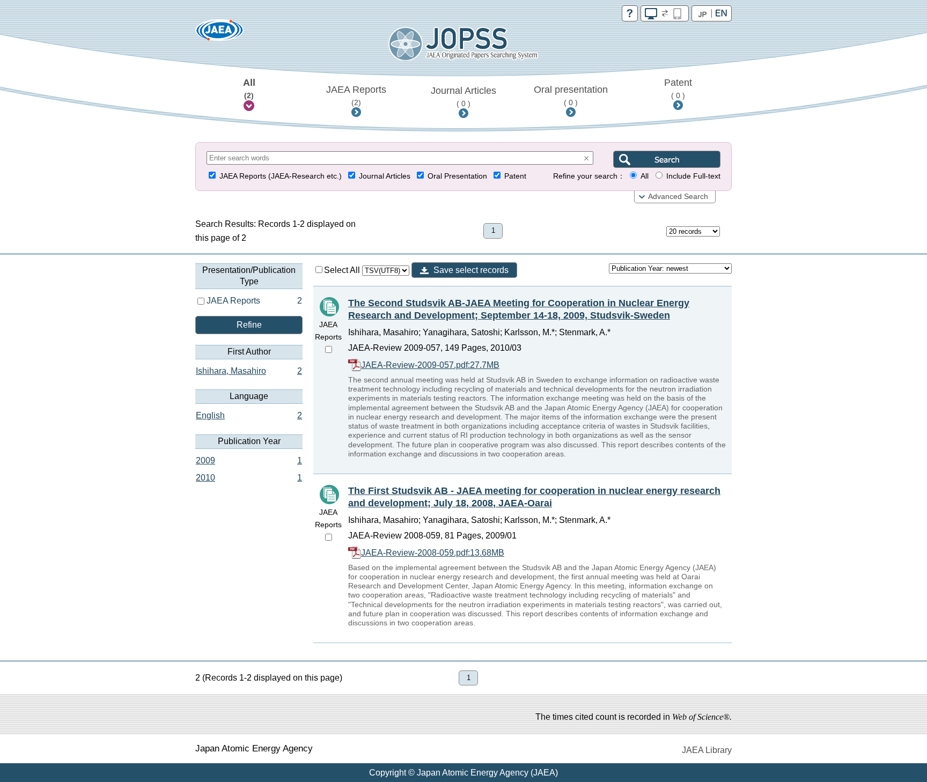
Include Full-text (693, 176)
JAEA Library (707, 750)
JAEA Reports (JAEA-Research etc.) (280, 176)
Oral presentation (571, 95)
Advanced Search (678, 197)
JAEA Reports (356, 95)
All (249, 88)
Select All (343, 270)
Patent (678, 88)
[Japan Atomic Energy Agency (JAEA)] (219, 33)
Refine (249, 324)
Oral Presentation (457, 176)
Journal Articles (463, 96)
